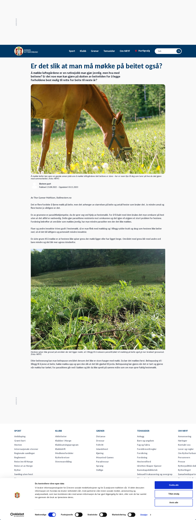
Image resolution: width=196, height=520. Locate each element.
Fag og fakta (143, 444)
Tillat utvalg (173, 494)
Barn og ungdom (145, 440)
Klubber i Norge (63, 440)
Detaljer (144, 515)
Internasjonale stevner (26, 449)
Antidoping (19, 436)
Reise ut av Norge (23, 465)
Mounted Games (105, 457)
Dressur (100, 440)
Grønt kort (20, 440)
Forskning (142, 457)
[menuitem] (33, 431)
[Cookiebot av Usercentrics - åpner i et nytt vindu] (17, 515)
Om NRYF (125, 51)
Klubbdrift (60, 449)
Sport (72, 51)
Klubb (83, 51)
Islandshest (102, 449)
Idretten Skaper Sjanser (149, 465)
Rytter (17, 470)
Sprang (99, 465)
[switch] (79, 515)
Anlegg (140, 436)
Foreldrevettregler (147, 449)
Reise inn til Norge (23, 461)
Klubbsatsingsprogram (66, 444)
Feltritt (99, 444)
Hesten (18, 444)
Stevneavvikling (63, 461)
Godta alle (174, 485)
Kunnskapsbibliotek (147, 470)
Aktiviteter (61, 436)
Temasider (109, 51)
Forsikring (142, 453)
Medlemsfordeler (64, 453)
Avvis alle (173, 502)
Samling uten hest (23, 474)
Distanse (100, 436)
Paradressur (102, 461)
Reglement (20, 457)
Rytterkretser (62, 457)
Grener (95, 51)
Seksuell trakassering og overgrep (154, 474)
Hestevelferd (144, 461)
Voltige (99, 470)
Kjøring (99, 453)
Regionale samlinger (24, 453)
